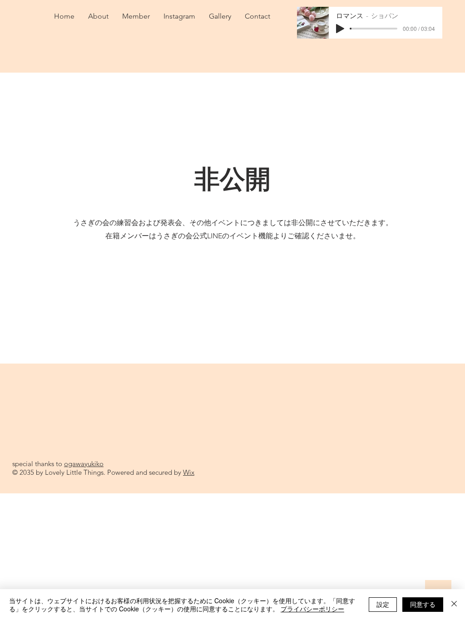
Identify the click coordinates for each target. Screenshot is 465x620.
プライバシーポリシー (312, 608)
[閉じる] (454, 604)
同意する (422, 604)
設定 (382, 604)
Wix (188, 472)
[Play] (340, 28)
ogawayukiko (84, 463)
